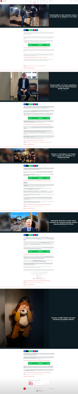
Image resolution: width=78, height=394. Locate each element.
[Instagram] (52, 389)
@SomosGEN (39, 277)
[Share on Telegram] (32, 30)
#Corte (32, 142)
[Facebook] (49, 389)
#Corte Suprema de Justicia (40, 282)
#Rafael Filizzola (43, 142)
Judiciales (63, 83)
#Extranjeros (28, 206)
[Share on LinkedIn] (37, 30)
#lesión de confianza (48, 142)
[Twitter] (50, 389)
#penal (40, 142)
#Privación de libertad (35, 206)
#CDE (42, 206)
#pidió (30, 142)
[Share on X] (27, 30)
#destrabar (34, 142)
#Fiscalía (27, 142)
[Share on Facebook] (25, 30)
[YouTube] (53, 389)
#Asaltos (31, 206)
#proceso (37, 142)
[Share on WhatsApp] (29, 30)
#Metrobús (27, 282)
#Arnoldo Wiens (32, 282)
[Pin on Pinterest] (34, 30)
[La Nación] (3, 1)
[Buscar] (77, 1)
